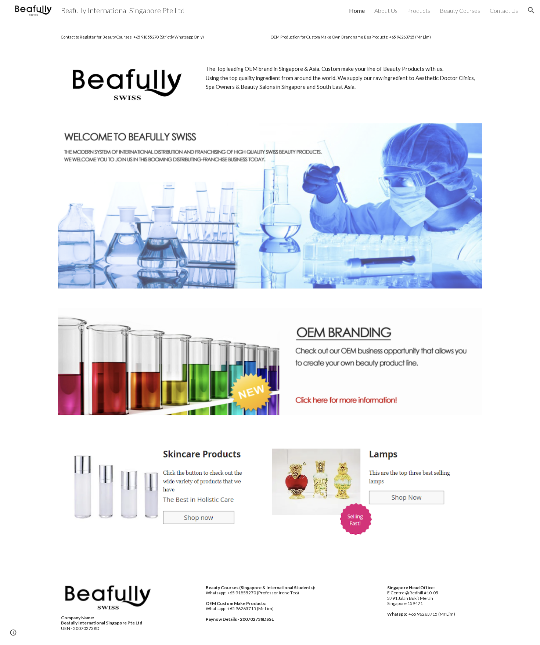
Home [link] (357, 10)
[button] (531, 10)
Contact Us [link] (504, 10)
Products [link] (418, 10)
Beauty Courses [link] (460, 10)
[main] (270, 36)
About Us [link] (385, 10)
